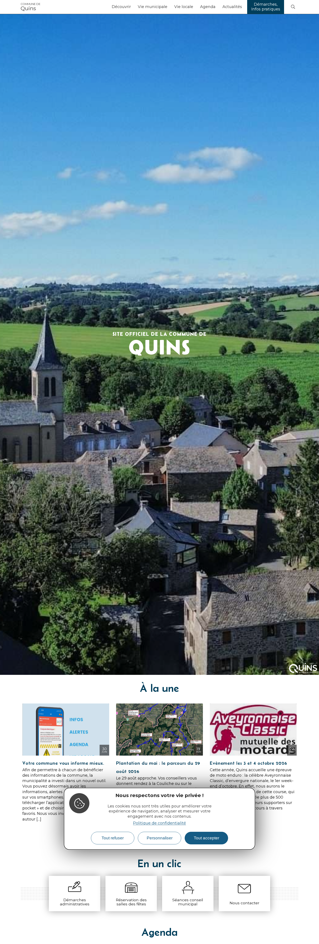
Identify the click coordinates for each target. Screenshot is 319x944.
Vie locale (183, 6)
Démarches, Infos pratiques (265, 7)
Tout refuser (113, 838)
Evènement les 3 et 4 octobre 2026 (248, 763)
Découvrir (121, 6)
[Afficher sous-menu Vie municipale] (169, 7)
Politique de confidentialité (159, 823)
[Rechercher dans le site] (293, 7)
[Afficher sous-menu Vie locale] (194, 7)
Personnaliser (160, 838)
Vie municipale (152, 6)
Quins (30, 7)
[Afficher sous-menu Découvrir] (132, 7)
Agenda (207, 6)
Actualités (232, 6)
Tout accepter (206, 838)
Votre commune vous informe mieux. (63, 763)
